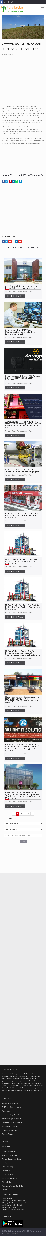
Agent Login (6, 1111)
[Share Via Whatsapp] (16, 181)
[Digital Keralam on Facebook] (1, 2)
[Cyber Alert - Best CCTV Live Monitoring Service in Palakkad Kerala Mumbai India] (23, 315)
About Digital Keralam (9, 1151)
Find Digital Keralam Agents (11, 1107)
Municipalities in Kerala (10, 1126)
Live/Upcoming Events (9, 1163)
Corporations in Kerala (9, 1130)
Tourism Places (7, 1134)
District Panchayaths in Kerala (12, 1122)
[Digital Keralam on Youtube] (12, 2)
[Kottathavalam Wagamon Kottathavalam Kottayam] (23, 27)
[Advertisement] (23, 80)
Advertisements (7, 1174)
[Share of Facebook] (3, 181)
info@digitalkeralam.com (15, 1209)
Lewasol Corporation (11, 1233)
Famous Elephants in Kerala (11, 1159)
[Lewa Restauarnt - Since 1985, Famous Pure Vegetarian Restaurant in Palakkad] (23, 361)
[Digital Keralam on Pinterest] (8, 2)
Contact (4, 1190)
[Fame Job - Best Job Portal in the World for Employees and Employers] (23, 454)
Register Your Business (10, 1103)
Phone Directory (7, 1167)
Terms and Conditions (9, 1178)
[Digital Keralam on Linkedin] (16, 241)
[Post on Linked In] (13, 181)
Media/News (6, 1170)
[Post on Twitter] (6, 181)
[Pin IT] (10, 181)
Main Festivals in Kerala (10, 1155)
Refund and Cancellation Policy (13, 1186)
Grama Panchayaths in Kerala (12, 1115)
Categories (5, 1138)
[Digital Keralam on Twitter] (5, 2)
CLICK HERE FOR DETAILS (15, 296)
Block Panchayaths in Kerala (12, 1119)
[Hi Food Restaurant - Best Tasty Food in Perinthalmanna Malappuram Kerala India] (23, 544)
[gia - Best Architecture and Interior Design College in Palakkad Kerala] (23, 271)
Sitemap (5, 1142)
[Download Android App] (12, 1223)
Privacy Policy (7, 1182)
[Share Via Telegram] (20, 181)
